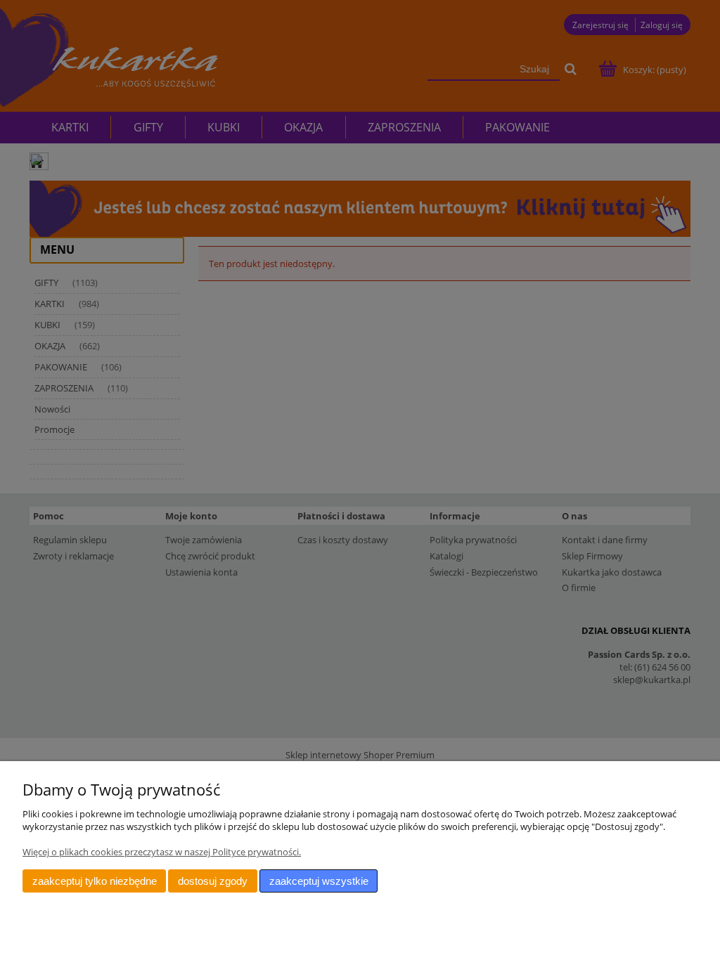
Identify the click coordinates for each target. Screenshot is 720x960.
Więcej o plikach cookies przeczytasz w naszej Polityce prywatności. (161, 851)
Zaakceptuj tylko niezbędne (94, 881)
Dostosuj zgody (213, 881)
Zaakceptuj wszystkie (318, 881)
